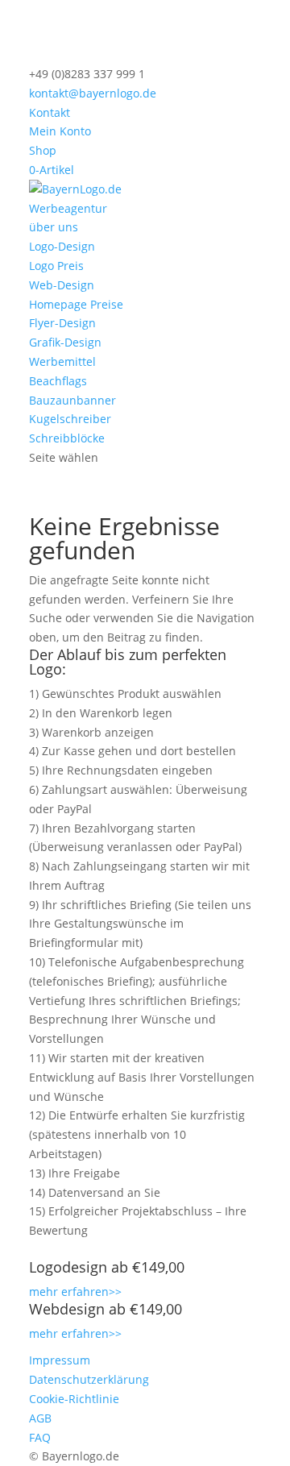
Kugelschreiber (70, 418)
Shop (42, 150)
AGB (40, 1418)
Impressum (59, 1360)
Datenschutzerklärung (89, 1379)
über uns (53, 227)
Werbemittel (62, 361)
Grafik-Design (65, 342)
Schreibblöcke (67, 438)
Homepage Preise (76, 304)
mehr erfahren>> (75, 1291)
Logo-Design (62, 246)
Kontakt (49, 112)
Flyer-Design (62, 322)
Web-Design (61, 285)
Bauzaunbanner (72, 400)
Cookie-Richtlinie (74, 1398)
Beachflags (58, 380)
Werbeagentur (68, 208)
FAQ (40, 1437)
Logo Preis (56, 265)
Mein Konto (60, 131)
